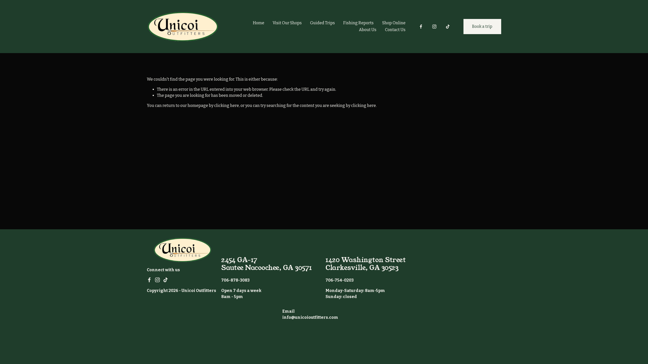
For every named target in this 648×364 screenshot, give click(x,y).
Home (258, 22)
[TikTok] (447, 26)
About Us (367, 29)
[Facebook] (420, 26)
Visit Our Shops (287, 22)
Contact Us (395, 29)
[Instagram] (434, 26)
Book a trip (482, 26)
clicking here (226, 105)
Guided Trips (322, 22)
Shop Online (394, 22)
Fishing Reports (358, 22)
